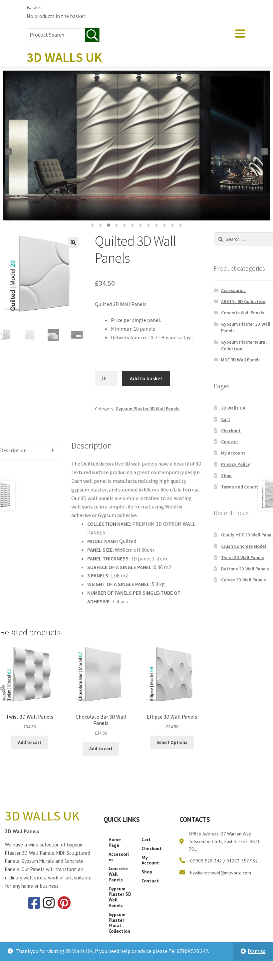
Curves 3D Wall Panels (243, 580)
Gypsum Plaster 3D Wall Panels (147, 409)
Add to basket (146, 378)
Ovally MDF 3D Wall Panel (247, 535)
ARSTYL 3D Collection (243, 301)
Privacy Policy (235, 464)
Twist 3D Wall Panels (242, 557)
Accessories (233, 290)
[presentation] (8, 151)
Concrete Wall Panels (242, 313)
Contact (229, 442)
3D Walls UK (233, 408)
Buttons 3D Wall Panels (245, 569)
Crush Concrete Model (243, 546)
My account (233, 453)
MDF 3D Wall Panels (241, 360)
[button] (93, 225)
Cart (225, 419)
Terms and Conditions (244, 487)
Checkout (231, 431)
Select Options (171, 742)
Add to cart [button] (29, 742)
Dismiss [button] (256, 951)
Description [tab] (13, 450)
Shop (226, 476)
